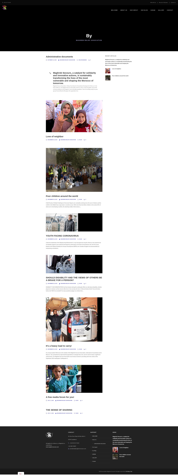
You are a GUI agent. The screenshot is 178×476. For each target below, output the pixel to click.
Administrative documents (59, 56)
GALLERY (161, 10)
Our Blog (144, 10)
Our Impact (134, 10)
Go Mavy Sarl (129, 471)
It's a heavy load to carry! (59, 346)
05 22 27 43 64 (7, 2)
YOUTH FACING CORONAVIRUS (62, 236)
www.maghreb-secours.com (52, 447)
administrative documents (100, 443)
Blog (80, 139)
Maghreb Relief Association (68, 139)
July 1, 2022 (51, 400)
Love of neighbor (54, 136)
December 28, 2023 (52, 139)
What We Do (153, 2)
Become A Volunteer (163, 2)
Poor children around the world (62, 196)
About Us (123, 10)
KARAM (153, 10)
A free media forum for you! (60, 397)
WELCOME (114, 10)
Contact (170, 10)
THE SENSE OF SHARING (59, 410)
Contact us (173, 2)
